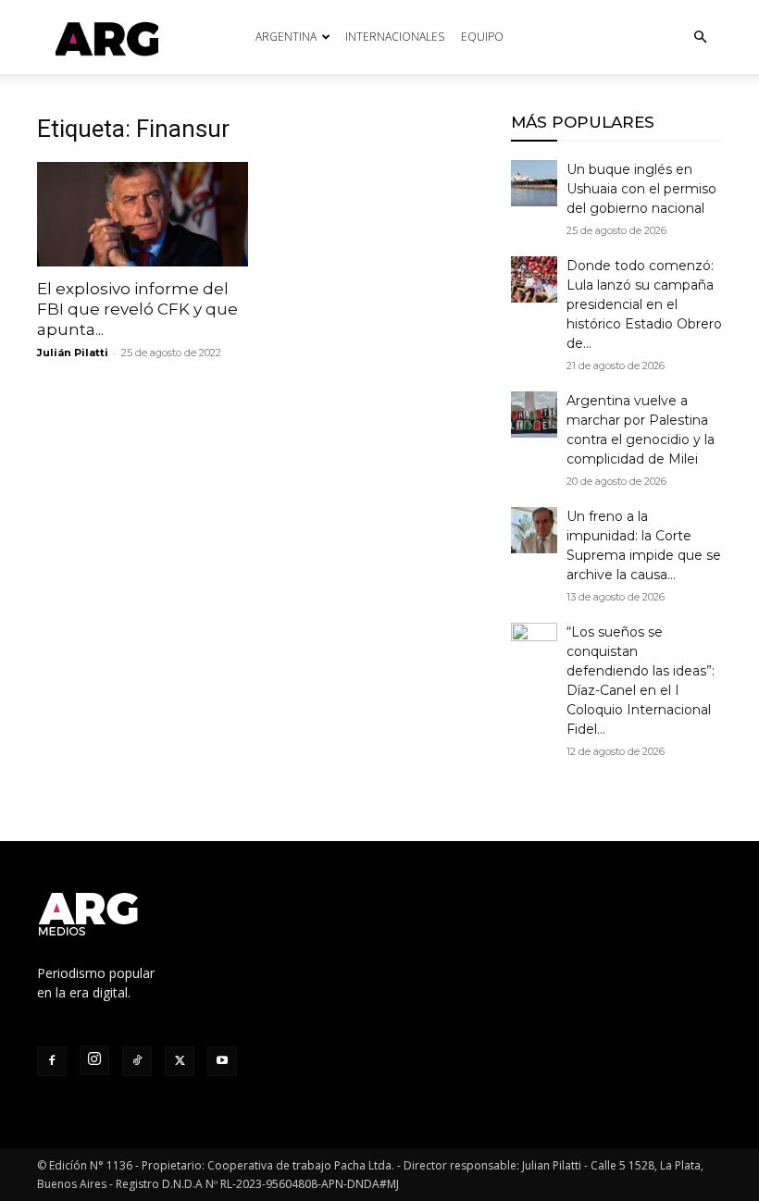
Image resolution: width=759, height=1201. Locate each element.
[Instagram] (94, 1060)
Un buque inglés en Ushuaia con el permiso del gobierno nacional (641, 189)
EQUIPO (482, 36)
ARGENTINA (286, 36)
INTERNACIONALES (394, 36)
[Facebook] (52, 1061)
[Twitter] (179, 1061)
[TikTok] (137, 1061)
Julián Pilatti (72, 352)
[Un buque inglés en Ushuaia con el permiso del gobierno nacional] (534, 183)
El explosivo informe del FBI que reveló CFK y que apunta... (137, 309)
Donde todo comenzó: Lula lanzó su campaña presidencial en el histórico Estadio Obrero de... (644, 304)
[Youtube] (222, 1061)
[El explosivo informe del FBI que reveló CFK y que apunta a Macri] (142, 214)
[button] (700, 37)
